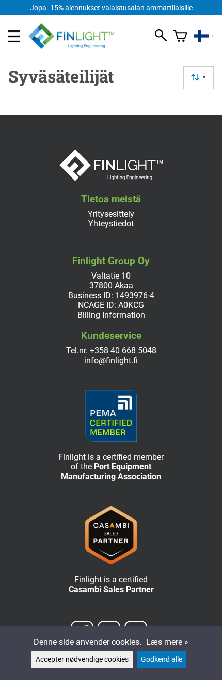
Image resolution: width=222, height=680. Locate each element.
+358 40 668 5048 (123, 350)
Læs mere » (167, 642)
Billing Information (111, 315)
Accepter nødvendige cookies (82, 659)
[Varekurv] (180, 36)
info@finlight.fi (111, 360)
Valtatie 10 (111, 276)
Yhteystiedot (111, 224)
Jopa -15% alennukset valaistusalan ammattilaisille (111, 8)
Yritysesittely (111, 214)
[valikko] (14, 36)
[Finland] (204, 36)
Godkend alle (161, 659)
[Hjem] (75, 46)
